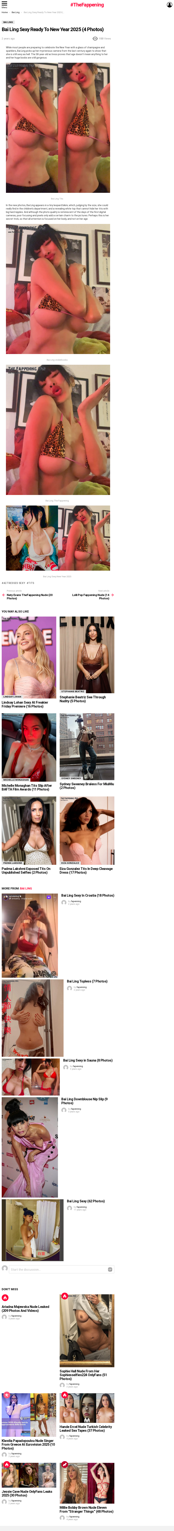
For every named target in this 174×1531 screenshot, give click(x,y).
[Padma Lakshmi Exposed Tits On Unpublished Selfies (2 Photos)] (29, 830)
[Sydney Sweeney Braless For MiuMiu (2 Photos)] (87, 746)
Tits (31, 583)
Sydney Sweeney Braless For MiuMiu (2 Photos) (87, 786)
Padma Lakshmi (12, 863)
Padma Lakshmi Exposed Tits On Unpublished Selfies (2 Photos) (26, 871)
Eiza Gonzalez (70, 863)
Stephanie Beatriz (72, 691)
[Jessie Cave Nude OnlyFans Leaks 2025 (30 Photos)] (29, 1475)
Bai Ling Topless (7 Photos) (87, 981)
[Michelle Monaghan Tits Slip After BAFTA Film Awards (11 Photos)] (29, 747)
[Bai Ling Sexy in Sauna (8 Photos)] (31, 1077)
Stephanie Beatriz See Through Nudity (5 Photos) (83, 699)
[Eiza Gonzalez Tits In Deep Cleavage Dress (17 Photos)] (87, 830)
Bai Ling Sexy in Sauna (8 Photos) (88, 1060)
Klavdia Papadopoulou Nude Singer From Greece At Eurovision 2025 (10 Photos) (28, 1444)
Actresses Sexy (14, 583)
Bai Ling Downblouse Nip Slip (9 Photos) (84, 1101)
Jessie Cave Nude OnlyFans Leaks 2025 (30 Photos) (27, 1494)
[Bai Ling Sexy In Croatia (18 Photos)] (30, 936)
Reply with (110, 1269)
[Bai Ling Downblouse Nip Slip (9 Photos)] (30, 1147)
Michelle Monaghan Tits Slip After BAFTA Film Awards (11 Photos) (27, 788)
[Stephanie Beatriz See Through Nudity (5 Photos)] (87, 655)
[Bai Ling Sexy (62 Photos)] (33, 1230)
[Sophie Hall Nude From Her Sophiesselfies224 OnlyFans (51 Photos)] (87, 1330)
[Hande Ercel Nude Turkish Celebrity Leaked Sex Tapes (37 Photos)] (87, 1408)
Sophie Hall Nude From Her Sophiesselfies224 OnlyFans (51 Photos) (83, 1375)
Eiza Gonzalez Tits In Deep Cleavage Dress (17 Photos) (86, 871)
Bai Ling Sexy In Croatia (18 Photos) (87, 895)
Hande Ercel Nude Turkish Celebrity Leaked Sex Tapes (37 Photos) (86, 1429)
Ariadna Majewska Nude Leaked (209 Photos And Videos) (25, 1309)
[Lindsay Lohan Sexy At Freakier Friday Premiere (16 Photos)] (29, 658)
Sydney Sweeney (71, 778)
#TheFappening (87, 5)
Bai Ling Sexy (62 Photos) (86, 1201)
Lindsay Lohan (12, 696)
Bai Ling (26, 888)
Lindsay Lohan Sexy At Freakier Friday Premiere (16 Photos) (25, 704)
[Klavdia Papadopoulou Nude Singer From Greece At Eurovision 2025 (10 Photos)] (29, 1415)
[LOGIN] (169, 5)
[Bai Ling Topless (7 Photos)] (33, 1018)
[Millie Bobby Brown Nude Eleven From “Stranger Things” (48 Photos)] (87, 1483)
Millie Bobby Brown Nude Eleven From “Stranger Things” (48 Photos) (86, 1509)
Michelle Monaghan (16, 780)
